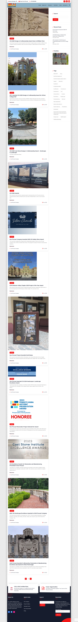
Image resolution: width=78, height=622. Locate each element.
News (60, 5)
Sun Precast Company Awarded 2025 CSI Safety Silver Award (27, 239)
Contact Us (65, 5)
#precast (63, 99)
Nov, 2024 (45, 392)
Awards (11, 38)
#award (55, 81)
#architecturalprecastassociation (60, 78)
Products (50, 5)
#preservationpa (57, 106)
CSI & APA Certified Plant (21, 586)
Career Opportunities (51, 587)
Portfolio (55, 5)
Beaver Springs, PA (13, 1)
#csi (61, 91)
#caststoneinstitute (57, 86)
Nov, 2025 (45, 104)
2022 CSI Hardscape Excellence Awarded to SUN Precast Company (28, 513)
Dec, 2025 (45, 48)
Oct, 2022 (45, 572)
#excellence (56, 96)
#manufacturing (57, 99)
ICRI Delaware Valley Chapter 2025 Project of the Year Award (26, 285)
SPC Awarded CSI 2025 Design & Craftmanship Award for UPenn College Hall (60, 41)
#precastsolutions (57, 101)
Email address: (58, 609)
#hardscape (63, 96)
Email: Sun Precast (24, 1)
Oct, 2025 (45, 248)
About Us (44, 5)
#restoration (56, 109)
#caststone (56, 83)
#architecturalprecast (58, 76)
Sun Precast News (27, 608)
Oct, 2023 (45, 474)
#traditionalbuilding (57, 119)
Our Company (26, 601)
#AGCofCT (56, 73)
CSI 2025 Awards (14, 193)
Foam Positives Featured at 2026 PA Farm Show (60, 30)
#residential (64, 106)
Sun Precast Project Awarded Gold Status (21, 355)
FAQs (25, 610)
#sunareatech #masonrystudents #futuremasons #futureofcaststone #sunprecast (60, 113)
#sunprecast (56, 116)
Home (40, 5)
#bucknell (60, 81)
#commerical (56, 91)
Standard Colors (27, 606)
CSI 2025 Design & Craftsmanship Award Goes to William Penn (27, 41)
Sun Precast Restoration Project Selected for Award (24, 426)
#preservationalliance (58, 104)
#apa (61, 73)
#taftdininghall (63, 116)
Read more (12, 46)
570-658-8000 (33, 1)
